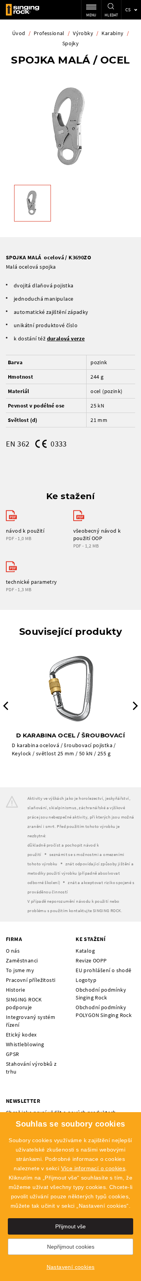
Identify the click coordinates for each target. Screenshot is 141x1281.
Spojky (70, 43)
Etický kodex (21, 1034)
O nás (13, 950)
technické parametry (31, 581)
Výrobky (83, 33)
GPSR (12, 1054)
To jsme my (20, 970)
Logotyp (86, 979)
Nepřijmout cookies (70, 1247)
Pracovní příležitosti (30, 979)
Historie (15, 989)
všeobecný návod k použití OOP (97, 534)
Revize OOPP (91, 960)
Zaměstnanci (22, 960)
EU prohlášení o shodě (103, 970)
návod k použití (25, 530)
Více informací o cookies (93, 1168)
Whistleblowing (25, 1044)
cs (128, 9)
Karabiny (112, 33)
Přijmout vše (70, 1226)
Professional (49, 33)
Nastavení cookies (71, 1267)
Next (135, 706)
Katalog (85, 950)
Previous (5, 706)
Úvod (18, 33)
